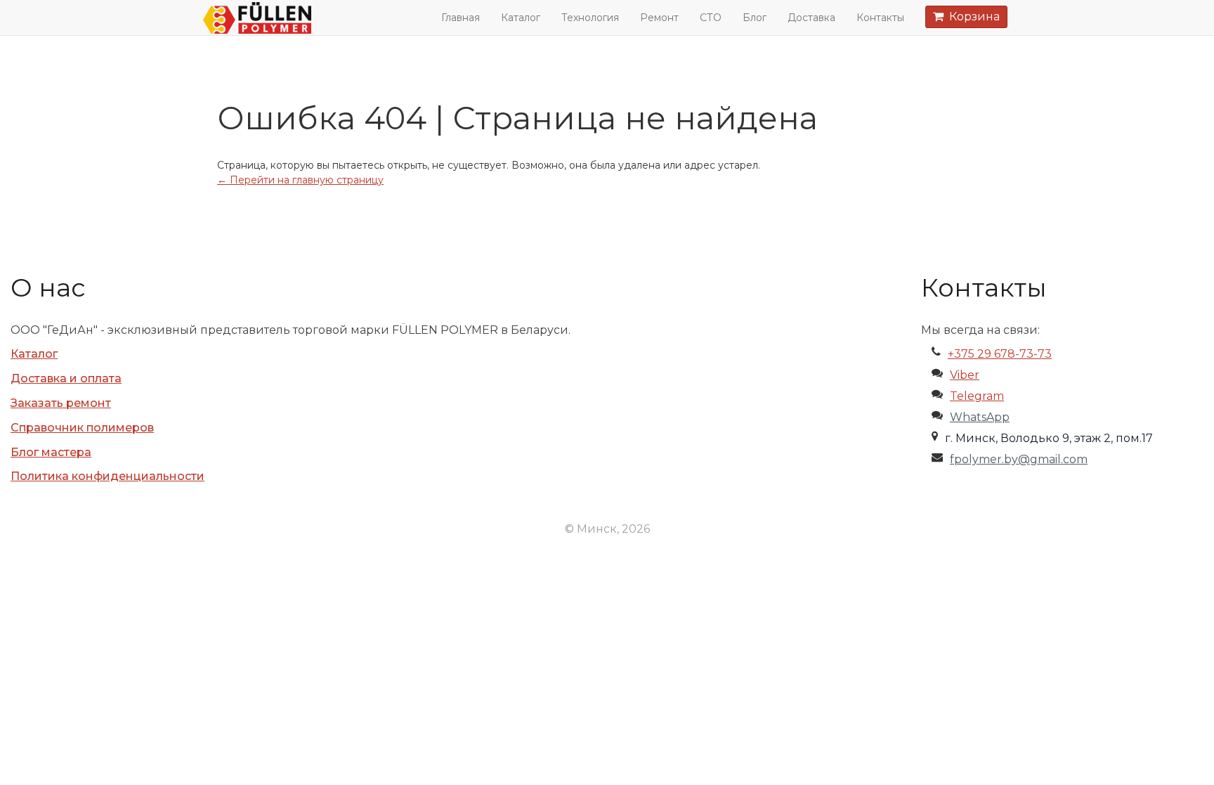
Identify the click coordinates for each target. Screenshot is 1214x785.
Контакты (880, 17)
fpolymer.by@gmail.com (1019, 459)
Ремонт (659, 17)
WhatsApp (980, 417)
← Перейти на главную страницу (300, 180)
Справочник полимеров (82, 427)
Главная (460, 17)
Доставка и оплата (66, 378)
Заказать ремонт (61, 403)
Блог (754, 17)
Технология (590, 17)
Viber (964, 375)
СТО (711, 17)
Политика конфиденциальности (107, 476)
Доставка (811, 17)
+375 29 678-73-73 (1000, 354)
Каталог (520, 17)
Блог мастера (51, 452)
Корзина (972, 16)
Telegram (977, 396)
